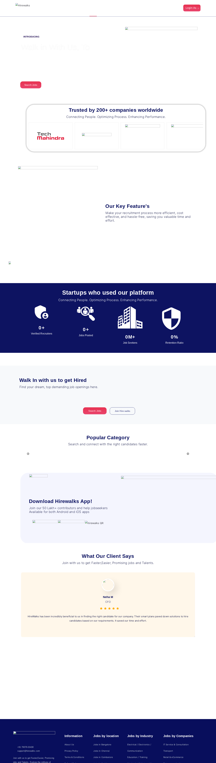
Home (93, 8)
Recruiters (109, 8)
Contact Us (150, 8)
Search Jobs (129, 8)
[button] (178, 8)
